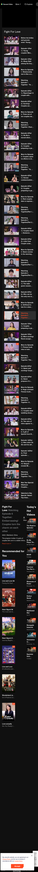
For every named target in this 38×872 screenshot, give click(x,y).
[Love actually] (8, 712)
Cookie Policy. (18, 861)
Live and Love (7, 667)
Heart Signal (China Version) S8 (13, 638)
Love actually (7, 724)
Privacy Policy (7, 859)
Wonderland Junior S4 (10, 695)
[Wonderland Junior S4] (8, 683)
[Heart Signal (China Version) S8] (8, 626)
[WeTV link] (7, 4)
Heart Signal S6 (7, 609)
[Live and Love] (8, 655)
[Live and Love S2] (8, 569)
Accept (17, 866)
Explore (30, 4)
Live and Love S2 (8, 581)
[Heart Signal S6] (8, 597)
